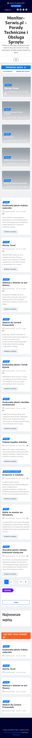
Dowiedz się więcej (10, 232)
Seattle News (17, 732)
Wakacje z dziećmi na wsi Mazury (16, 160)
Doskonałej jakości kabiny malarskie (13, 113)
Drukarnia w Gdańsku (12, 475)
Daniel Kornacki (11, 92)
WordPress (7, 732)
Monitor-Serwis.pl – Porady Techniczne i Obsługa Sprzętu (16, 29)
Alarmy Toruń (11, 88)
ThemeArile (16, 735)
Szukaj (7, 590)
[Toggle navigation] (16, 59)
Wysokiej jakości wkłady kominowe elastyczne (14, 551)
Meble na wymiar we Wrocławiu (12, 513)
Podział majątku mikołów (14, 442)
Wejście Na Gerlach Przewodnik (15, 183)
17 (21, 582)
